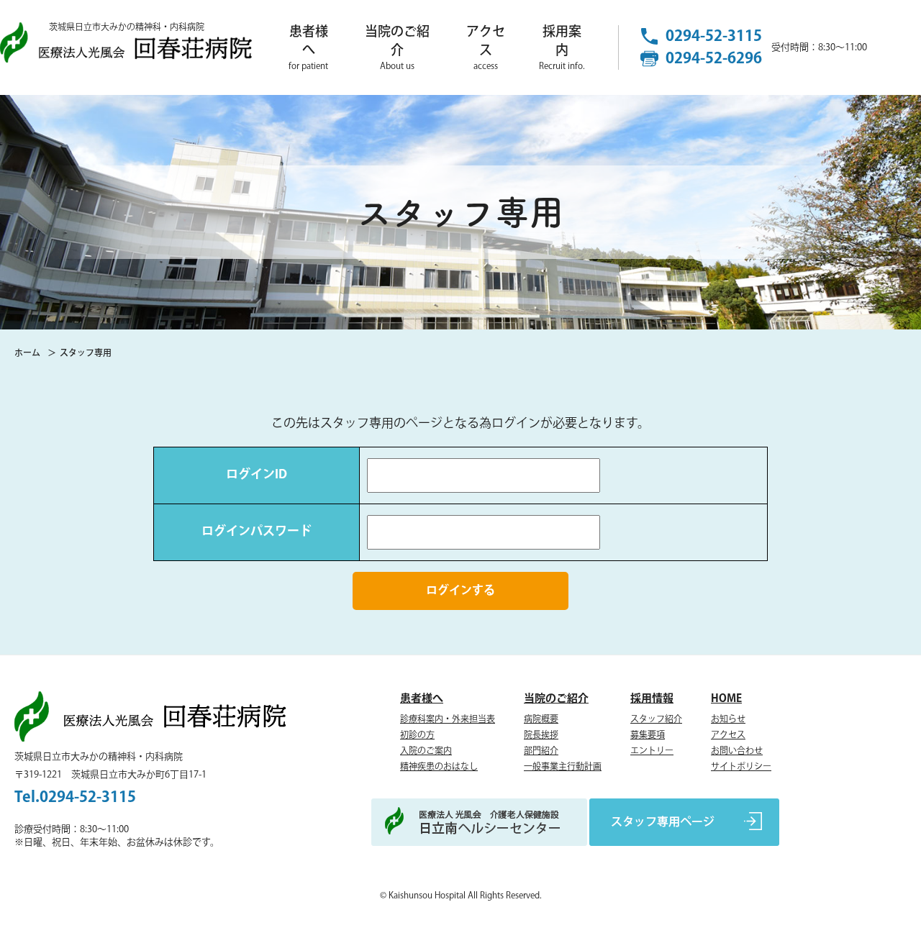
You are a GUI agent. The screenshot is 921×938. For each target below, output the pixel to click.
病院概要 (541, 720)
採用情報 (651, 698)
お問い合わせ (737, 751)
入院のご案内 (426, 751)
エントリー (651, 751)
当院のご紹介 (397, 48)
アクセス (485, 48)
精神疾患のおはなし (439, 767)
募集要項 (647, 735)
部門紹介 (541, 751)
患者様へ (308, 48)
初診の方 (417, 735)
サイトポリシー (741, 767)
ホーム (27, 353)
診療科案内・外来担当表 (447, 720)
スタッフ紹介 (656, 720)
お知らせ (728, 720)
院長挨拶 (541, 735)
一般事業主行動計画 (563, 767)
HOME (726, 698)
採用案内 (562, 48)
